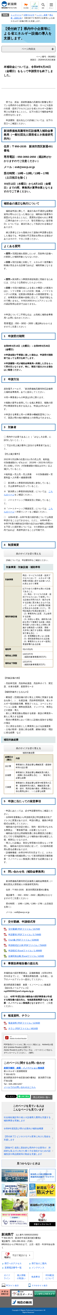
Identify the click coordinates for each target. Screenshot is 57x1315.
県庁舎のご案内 (39, 1263)
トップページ (16, 15)
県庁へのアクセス (13, 1263)
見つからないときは (28, 1163)
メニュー (51, 6)
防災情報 (26, 6)
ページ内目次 (28, 49)
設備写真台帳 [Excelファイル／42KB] (26, 956)
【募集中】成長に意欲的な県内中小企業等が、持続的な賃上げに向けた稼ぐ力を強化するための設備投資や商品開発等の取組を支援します (27, 1150)
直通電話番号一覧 (13, 1267)
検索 (43, 6)
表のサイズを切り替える (28, 553)
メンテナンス (38, 1267)
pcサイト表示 (12, 1285)
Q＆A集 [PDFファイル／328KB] (23, 940)
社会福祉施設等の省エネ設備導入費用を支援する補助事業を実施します (27, 1119)
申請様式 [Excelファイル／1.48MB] (25, 950)
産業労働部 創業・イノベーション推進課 (24, 1068)
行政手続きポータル (34, 6)
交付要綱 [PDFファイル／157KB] (24, 929)
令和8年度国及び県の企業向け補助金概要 (23, 1128)
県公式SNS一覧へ (41, 1097)
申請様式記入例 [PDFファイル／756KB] (27, 945)
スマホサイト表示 (39, 1285)
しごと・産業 (41, 15)
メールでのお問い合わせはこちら (20, 1087)
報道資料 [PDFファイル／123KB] (24, 1023)
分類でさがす (29, 15)
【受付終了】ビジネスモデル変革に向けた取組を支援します (27, 1138)
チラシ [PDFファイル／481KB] (23, 1028)
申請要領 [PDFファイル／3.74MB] (24, 934)
